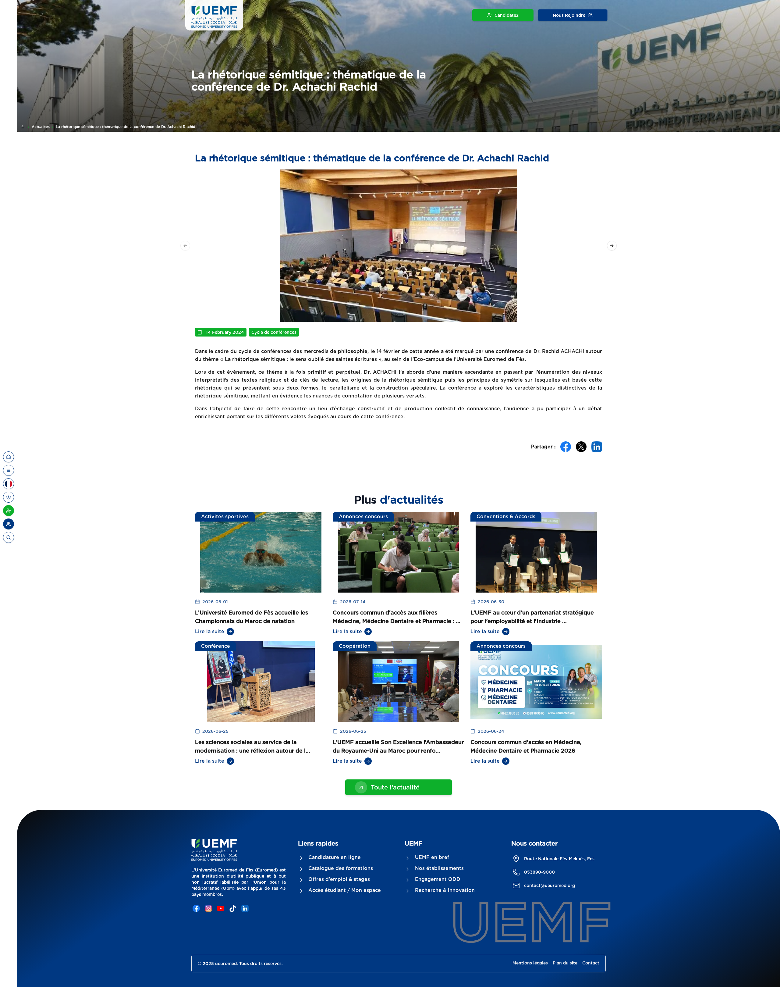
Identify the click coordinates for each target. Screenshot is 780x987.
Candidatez (507, 15)
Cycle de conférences (273, 332)
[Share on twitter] (581, 446)
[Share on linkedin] (596, 446)
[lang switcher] (8, 470)
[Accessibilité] (8, 497)
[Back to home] (8, 456)
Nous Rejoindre (569, 15)
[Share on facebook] (565, 446)
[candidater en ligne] (8, 510)
